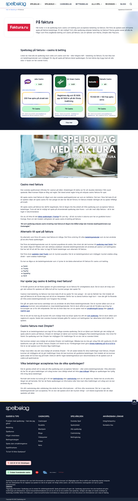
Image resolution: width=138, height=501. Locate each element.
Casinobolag (75, 433)
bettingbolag (58, 379)
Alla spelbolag (76, 429)
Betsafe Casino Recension (95, 90)
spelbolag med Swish (104, 244)
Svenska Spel (76, 421)
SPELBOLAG (35, 4)
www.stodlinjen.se (41, 114)
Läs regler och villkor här (69, 115)
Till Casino (36, 109)
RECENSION (110, 4)
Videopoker (42, 437)
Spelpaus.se (25, 115)
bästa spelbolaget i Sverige (48, 217)
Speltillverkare (11, 448)
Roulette (41, 425)
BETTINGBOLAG (82, 4)
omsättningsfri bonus (95, 308)
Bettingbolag (75, 437)
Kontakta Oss (108, 425)
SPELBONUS (49, 4)
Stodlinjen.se (74, 114)
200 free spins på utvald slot (36, 98)
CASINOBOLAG (66, 4)
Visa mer (69, 123)
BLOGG (123, 4)
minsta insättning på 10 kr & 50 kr (102, 343)
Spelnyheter (75, 425)
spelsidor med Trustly (40, 254)
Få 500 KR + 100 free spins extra (101, 98)
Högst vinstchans (12, 435)
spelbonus (24, 306)
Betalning (13, 9)
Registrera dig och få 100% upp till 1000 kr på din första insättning (69, 98)
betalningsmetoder (92, 237)
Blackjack (42, 429)
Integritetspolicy (109, 421)
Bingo (40, 433)
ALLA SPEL (96, 4)
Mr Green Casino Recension (63, 90)
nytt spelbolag (92, 316)
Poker (40, 441)
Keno (40, 445)
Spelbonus (10, 431)
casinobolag (71, 379)
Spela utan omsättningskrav (16, 444)
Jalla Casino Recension (28, 90)
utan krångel (84, 371)
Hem (7, 9)
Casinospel (42, 421)
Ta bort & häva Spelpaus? (16, 452)
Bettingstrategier (12, 440)
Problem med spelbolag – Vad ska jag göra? (20, 422)
